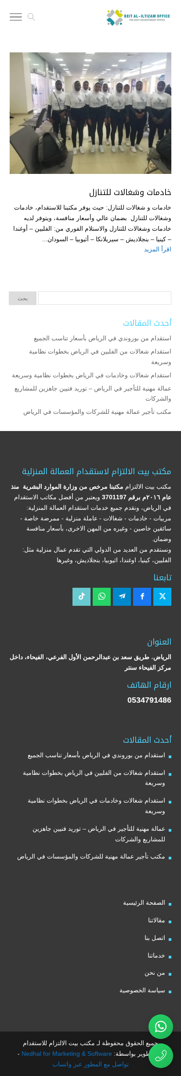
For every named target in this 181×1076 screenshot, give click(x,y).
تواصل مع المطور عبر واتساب (90, 1064)
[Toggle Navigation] (16, 18)
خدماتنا (156, 955)
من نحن (155, 972)
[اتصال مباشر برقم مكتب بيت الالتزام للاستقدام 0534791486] (160, 1055)
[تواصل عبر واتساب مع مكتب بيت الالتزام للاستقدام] (160, 1026)
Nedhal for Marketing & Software (66, 1053)
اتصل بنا (155, 937)
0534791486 (149, 700)
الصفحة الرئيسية (144, 902)
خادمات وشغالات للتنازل (130, 192)
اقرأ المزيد (157, 249)
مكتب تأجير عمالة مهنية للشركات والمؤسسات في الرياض (97, 411)
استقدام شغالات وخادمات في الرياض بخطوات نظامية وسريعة (91, 375)
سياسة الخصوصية (142, 990)
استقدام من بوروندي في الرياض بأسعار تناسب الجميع (102, 338)
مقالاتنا (156, 920)
